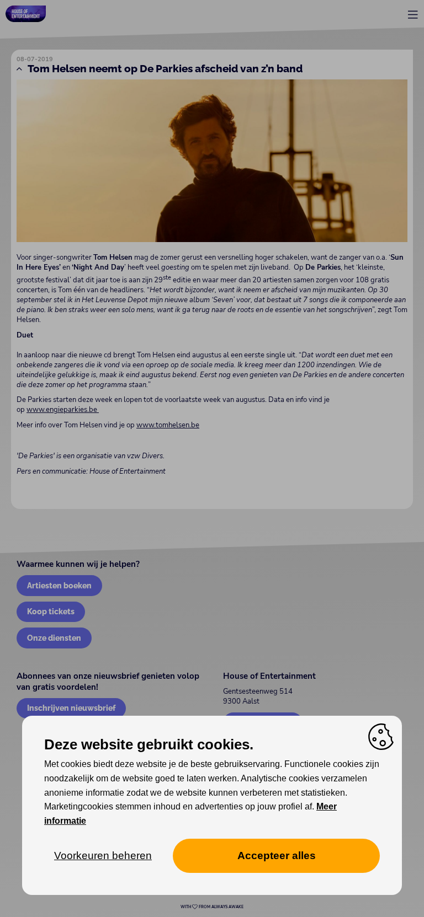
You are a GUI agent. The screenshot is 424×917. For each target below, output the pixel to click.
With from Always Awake (212, 907)
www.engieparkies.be (61, 410)
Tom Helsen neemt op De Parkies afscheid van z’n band (165, 68)
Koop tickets (51, 611)
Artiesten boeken (59, 585)
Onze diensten (54, 637)
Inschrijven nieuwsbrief (71, 707)
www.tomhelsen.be (167, 425)
